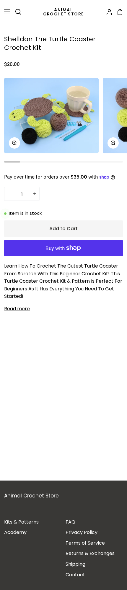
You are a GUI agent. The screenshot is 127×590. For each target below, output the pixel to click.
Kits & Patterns (21, 522)
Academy (15, 532)
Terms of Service (85, 543)
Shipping (75, 564)
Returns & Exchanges (90, 553)
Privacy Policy (81, 532)
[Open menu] (5, 12)
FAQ (70, 522)
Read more (17, 308)
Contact (75, 574)
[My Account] (107, 12)
